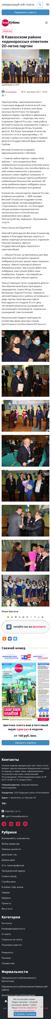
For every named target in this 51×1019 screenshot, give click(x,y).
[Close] (41, 1007)
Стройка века (9, 881)
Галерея (6, 892)
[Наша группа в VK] (12, 824)
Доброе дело (8, 859)
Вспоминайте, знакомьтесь (16, 838)
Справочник (8, 963)
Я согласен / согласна (25, 1014)
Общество (7, 31)
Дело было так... (10, 854)
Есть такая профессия (13, 865)
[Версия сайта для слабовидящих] (47, 4)
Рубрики (6, 897)
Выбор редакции (10, 843)
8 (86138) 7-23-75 (12, 811)
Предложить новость (25, 12)
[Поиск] (40, 4)
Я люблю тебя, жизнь (12, 887)
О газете (6, 934)
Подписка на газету (12, 939)
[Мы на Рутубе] (26, 824)
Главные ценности (11, 849)
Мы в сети (7, 908)
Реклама (6, 957)
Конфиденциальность (13, 928)
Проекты (6, 903)
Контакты (7, 923)
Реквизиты (7, 952)
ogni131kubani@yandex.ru (16, 816)
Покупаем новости (12, 944)
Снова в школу (9, 876)
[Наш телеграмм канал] (5, 824)
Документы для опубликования (18, 995)
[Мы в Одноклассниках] (19, 824)
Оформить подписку (25, 742)
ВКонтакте (39, 626)
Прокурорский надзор (13, 870)
